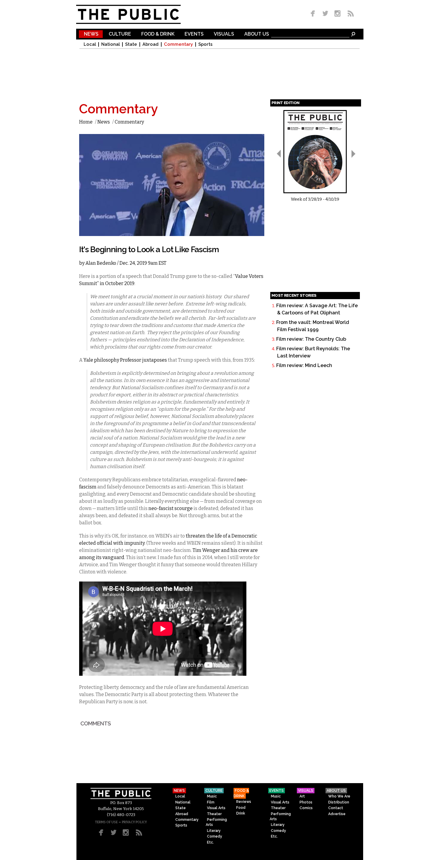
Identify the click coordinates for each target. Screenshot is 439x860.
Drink (240, 813)
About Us (256, 34)
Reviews (243, 802)
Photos (306, 802)
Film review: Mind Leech (304, 365)
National (110, 44)
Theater (214, 814)
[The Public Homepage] (136, 14)
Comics (306, 808)
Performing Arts (216, 822)
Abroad (150, 44)
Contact (335, 808)
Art (302, 796)
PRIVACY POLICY (134, 822)
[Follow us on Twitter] (325, 14)
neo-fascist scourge (170, 508)
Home (86, 122)
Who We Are (339, 796)
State (131, 44)
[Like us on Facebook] (313, 14)
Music (212, 796)
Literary (214, 831)
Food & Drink (157, 34)
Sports (205, 44)
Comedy (214, 836)
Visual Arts (216, 808)
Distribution (338, 802)
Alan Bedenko (100, 263)
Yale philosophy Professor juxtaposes (125, 360)
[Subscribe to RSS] (349, 14)
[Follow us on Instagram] (337, 14)
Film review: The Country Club (311, 339)
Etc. (210, 842)
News (91, 34)
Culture (120, 34)
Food (240, 808)
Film (210, 802)
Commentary (178, 44)
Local (90, 44)
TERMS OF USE (106, 822)
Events (194, 34)
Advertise (337, 814)
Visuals (224, 34)
